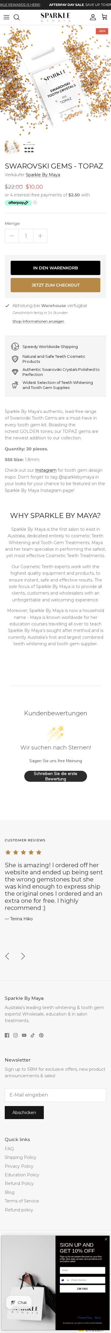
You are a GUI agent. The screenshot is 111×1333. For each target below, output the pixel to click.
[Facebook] (7, 1035)
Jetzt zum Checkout (56, 285)
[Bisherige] (7, 956)
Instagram (46, 470)
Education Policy (22, 1175)
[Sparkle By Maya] (55, 17)
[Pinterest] (41, 1035)
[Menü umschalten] (6, 17)
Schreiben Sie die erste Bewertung (55, 776)
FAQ (9, 1148)
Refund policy (19, 1210)
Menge (12, 223)
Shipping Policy (20, 1157)
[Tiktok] (32, 1035)
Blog (10, 1192)
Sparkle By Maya (43, 174)
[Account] (91, 17)
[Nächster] (23, 956)
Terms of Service (22, 1201)
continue (82, 1288)
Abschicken (24, 1112)
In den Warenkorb (55, 268)
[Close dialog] (106, 1239)
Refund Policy (19, 1183)
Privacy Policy (19, 1166)
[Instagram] (15, 1035)
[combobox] (65, 1280)
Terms (98, 1317)
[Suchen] (19, 17)
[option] (55, 80)
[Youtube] (24, 1035)
